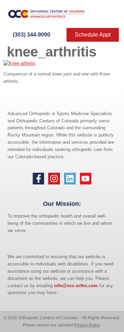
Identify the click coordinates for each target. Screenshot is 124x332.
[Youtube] (86, 178)
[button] (107, 14)
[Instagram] (54, 178)
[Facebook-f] (38, 178)
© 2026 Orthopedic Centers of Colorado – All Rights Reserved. (61, 317)
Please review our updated (48, 325)
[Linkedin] (70, 178)
